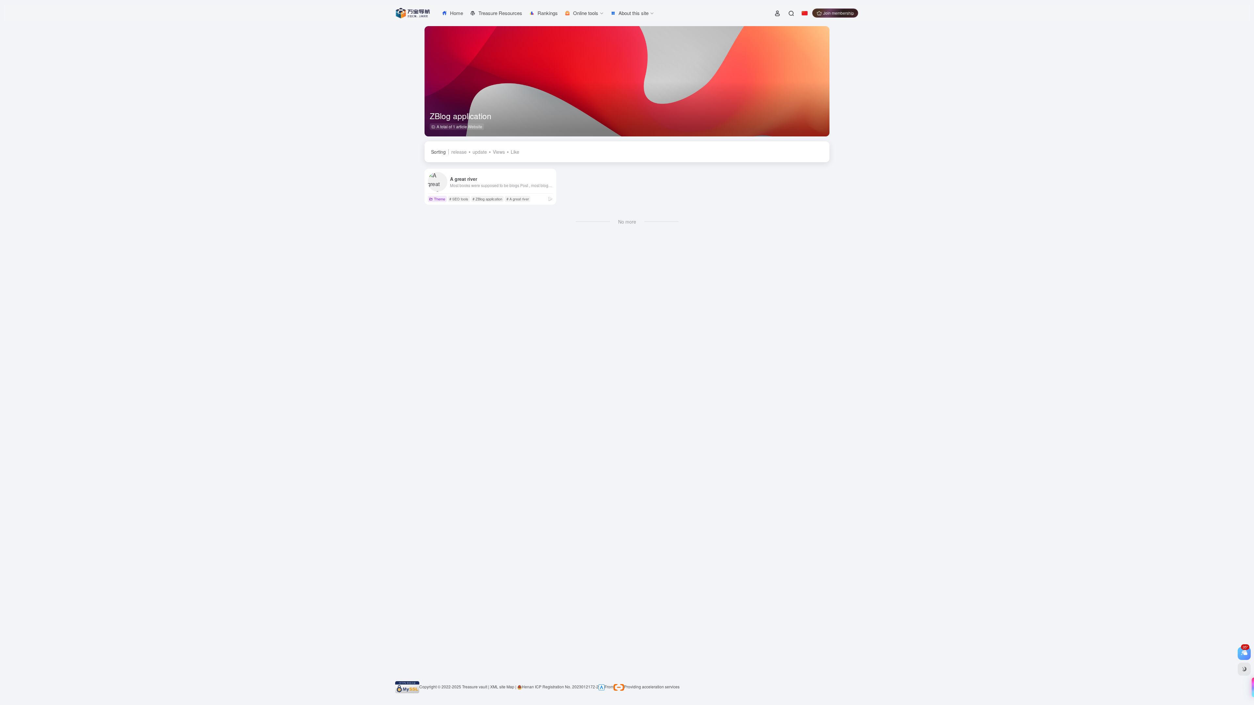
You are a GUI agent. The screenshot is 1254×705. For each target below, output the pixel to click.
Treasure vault (474, 686)
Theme (439, 198)
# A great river (517, 198)
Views (499, 152)
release (459, 152)
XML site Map (502, 686)
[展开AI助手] (1251, 687)
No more (627, 221)
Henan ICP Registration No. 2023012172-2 (560, 686)
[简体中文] (804, 13)
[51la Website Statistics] (601, 686)
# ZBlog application (487, 198)
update (480, 152)
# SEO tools (458, 198)
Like (515, 152)
